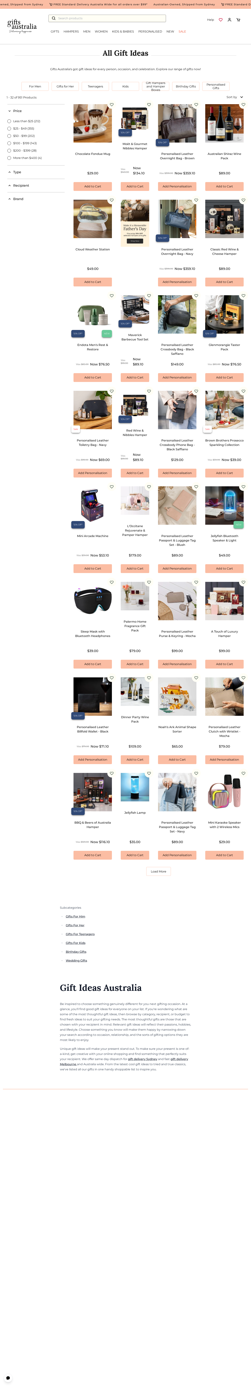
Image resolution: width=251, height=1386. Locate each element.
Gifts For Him (75, 916)
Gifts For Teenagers (80, 934)
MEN (86, 31)
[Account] (229, 20)
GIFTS (55, 31)
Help (210, 19)
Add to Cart (92, 186)
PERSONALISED (150, 31)
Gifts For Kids (75, 943)
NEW (170, 31)
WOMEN (101, 31)
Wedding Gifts (76, 960)
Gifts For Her (75, 925)
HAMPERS (71, 31)
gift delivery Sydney (142, 1059)
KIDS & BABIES (123, 31)
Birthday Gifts (76, 952)
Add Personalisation (177, 186)
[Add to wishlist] (111, 104)
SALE (182, 31)
